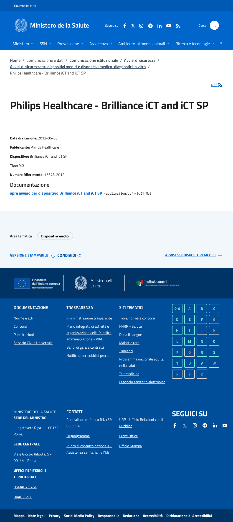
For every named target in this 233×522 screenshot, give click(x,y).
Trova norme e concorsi (137, 318)
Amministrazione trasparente (89, 318)
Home (15, 60)
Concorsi (20, 326)
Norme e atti (23, 318)
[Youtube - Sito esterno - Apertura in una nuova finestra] (166, 25)
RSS (214, 84)
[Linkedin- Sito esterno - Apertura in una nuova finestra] (215, 425)
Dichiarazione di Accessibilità (189, 515)
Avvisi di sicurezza (139, 60)
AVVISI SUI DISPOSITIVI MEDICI (190, 255)
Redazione (131, 515)
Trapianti (126, 351)
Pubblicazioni (24, 334)
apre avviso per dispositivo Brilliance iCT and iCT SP (56, 193)
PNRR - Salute (130, 326)
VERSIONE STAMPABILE (29, 255)
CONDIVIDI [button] (66, 255)
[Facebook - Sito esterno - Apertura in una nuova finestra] (122, 25)
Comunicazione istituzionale (93, 60)
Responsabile (108, 515)
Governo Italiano (25, 5)
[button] (214, 25)
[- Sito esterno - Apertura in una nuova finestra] (225, 425)
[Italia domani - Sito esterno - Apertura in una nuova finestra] (159, 283)
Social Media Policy (79, 515)
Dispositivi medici (55, 236)
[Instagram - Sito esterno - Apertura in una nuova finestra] (139, 25)
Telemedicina (129, 373)
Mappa (19, 515)
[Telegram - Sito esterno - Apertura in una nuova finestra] (205, 425)
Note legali (36, 515)
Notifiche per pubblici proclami (89, 355)
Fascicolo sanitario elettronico (142, 382)
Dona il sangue (130, 334)
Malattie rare (129, 342)
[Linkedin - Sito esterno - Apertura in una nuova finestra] (157, 25)
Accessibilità (153, 515)
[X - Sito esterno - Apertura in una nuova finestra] (133, 25)
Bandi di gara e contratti (85, 347)
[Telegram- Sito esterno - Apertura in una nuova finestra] (148, 25)
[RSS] (175, 25)
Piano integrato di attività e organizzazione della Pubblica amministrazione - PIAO (88, 333)
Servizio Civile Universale (33, 342)
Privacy (54, 515)
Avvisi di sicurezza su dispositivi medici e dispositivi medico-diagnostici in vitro (78, 67)
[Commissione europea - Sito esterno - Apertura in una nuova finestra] (37, 283)
